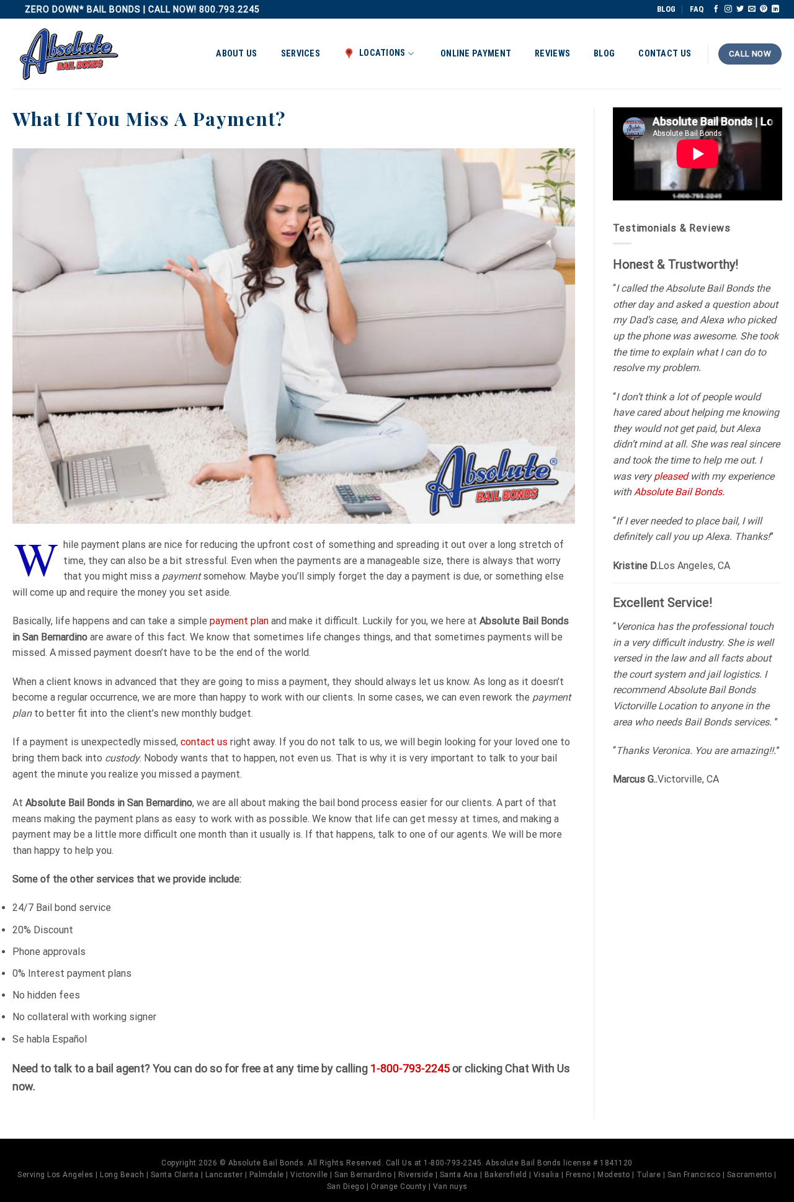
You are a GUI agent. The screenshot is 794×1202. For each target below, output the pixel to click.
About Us (236, 53)
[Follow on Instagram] (728, 9)
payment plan (239, 621)
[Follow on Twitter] (740, 9)
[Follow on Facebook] (716, 9)
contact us (204, 742)
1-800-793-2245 (410, 1068)
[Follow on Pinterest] (763, 9)
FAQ (696, 9)
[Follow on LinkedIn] (775, 9)
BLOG (666, 9)
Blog (604, 53)
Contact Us (664, 53)
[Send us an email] (752, 9)
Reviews (552, 53)
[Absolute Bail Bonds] (69, 54)
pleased (671, 476)
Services (300, 53)
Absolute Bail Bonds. (679, 492)
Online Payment (475, 53)
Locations (382, 53)
